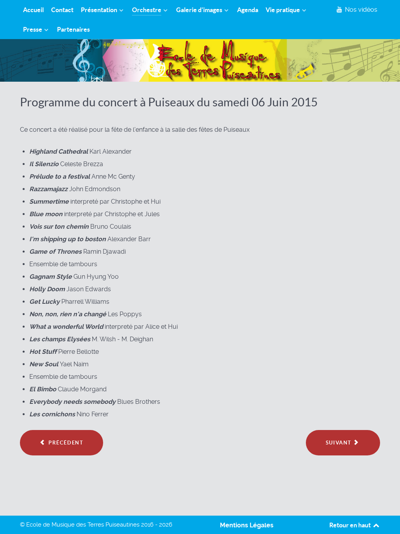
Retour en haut (350, 525)
